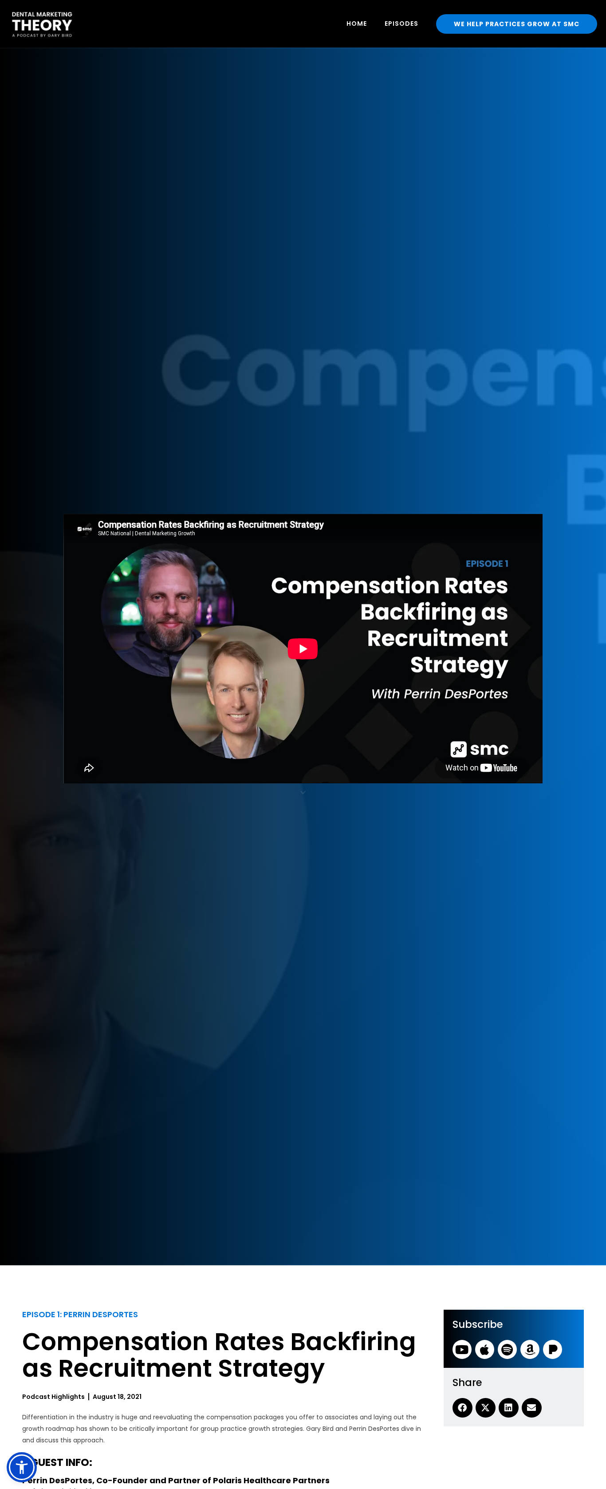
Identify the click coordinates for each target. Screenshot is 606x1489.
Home (356, 23)
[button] (22, 1467)
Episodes (401, 23)
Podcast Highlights (53, 1396)
